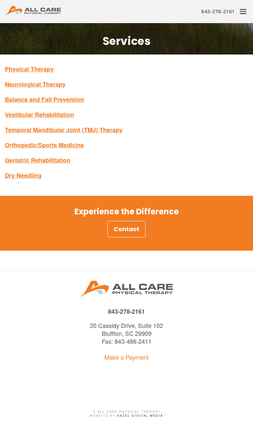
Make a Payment (126, 357)
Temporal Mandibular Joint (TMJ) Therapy (64, 129)
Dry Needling (23, 175)
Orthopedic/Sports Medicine (44, 145)
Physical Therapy (29, 69)
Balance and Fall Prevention (44, 99)
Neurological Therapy (35, 84)
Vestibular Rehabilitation (39, 114)
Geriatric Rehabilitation (37, 160)
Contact (126, 229)
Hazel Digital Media (140, 415)
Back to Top (241, 413)
